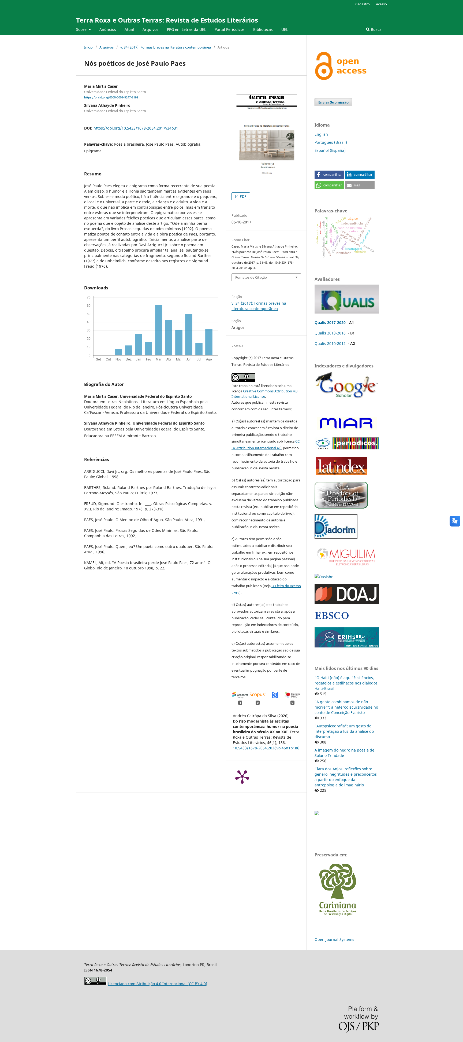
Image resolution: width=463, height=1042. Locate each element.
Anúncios (107, 29)
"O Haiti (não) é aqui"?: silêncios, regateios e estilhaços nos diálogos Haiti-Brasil (346, 683)
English (321, 134)
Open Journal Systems (334, 939)
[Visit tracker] (317, 813)
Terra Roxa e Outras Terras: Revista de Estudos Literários (167, 20)
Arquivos (150, 29)
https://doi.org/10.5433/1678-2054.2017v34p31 (136, 128)
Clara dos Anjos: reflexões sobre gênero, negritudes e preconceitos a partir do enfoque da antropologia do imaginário (346, 776)
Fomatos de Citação (251, 277)
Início (88, 47)
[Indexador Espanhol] (346, 430)
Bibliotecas (263, 29)
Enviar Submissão (333, 102)
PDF (242, 196)
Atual (129, 29)
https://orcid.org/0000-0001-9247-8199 (111, 97)
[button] (329, 175)
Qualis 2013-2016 (330, 333)
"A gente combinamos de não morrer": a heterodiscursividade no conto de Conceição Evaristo (346, 707)
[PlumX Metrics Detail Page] (242, 776)
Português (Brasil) (331, 142)
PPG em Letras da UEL (186, 29)
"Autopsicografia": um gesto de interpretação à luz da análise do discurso (344, 731)
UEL (284, 29)
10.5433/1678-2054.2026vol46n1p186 (266, 747)
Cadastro (362, 4)
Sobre (82, 29)
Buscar (376, 29)
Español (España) (330, 150)
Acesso (381, 4)
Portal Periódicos (230, 29)
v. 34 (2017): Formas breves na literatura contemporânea (165, 47)
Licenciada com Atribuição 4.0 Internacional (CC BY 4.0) (157, 983)
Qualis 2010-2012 (330, 343)
